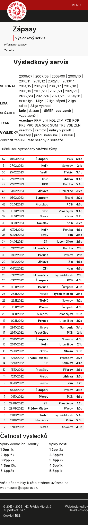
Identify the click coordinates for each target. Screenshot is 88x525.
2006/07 (25, 76)
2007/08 (42, 76)
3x (12, 471)
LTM (60, 120)
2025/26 (74, 96)
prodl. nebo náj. (46, 135)
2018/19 (25, 91)
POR (75, 120)
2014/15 (25, 86)
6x (12, 455)
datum (34, 111)
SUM (54, 125)
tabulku (20, 140)
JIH (45, 120)
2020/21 (56, 91)
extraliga (26, 101)
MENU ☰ (77, 5)
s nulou (67, 135)
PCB (67, 120)
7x (12, 460)
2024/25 (58, 96)
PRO (30, 125)
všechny (25, 130)
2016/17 (55, 86)
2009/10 (74, 76)
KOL (52, 120)
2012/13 (54, 81)
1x (12, 449)
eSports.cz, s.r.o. (15, 510)
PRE (22, 125)
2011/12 (39, 81)
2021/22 (71, 91)
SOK (45, 125)
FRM (38, 120)
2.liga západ (56, 101)
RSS (18, 515)
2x (61, 449)
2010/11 (24, 81)
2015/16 (40, 86)
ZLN (77, 125)
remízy (40, 130)
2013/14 (68, 81)
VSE (70, 125)
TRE (62, 125)
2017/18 (70, 86)
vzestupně (27, 115)
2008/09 (58, 76)
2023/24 (42, 96)
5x (61, 455)
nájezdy (25, 135)
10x (13, 465)
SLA (38, 125)
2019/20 (40, 91)
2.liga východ (40, 106)
